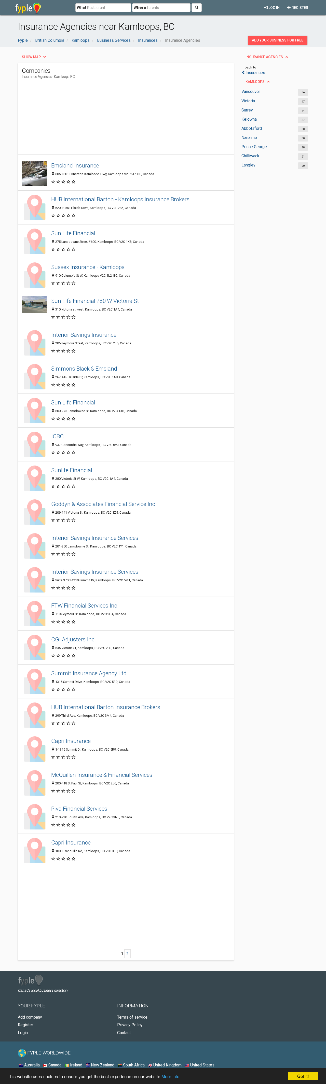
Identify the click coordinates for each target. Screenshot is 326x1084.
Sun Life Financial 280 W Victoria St (95, 301)
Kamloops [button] (255, 82)
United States (201, 1065)
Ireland (75, 1065)
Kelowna (249, 119)
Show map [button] (31, 57)
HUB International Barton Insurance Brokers (105, 707)
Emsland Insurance (75, 165)
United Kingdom (167, 1065)
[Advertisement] (114, 118)
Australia (31, 1065)
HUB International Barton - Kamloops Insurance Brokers (120, 199)
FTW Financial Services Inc (84, 605)
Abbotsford (251, 128)
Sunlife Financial (71, 470)
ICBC (57, 436)
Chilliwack (250, 155)
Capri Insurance (71, 741)
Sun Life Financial (73, 233)
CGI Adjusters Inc (72, 639)
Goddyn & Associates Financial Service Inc (103, 504)
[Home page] (28, 7)
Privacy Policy (130, 1024)
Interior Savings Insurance (83, 334)
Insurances (255, 72)
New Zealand (102, 1065)
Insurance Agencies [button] (264, 57)
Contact (124, 1032)
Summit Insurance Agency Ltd (89, 673)
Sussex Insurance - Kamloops (88, 267)
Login (23, 1032)
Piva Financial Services (79, 808)
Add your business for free (277, 40)
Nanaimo (249, 137)
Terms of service (132, 1017)
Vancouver (250, 91)
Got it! (303, 1076)
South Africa (133, 1065)
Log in (274, 8)
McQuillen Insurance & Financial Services (101, 774)
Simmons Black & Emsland (84, 368)
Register (299, 8)
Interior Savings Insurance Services (94, 537)
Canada (54, 1065)
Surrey (247, 110)
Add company (30, 1017)
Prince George (254, 146)
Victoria (248, 100)
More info (170, 1076)
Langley (248, 165)
